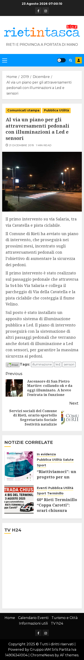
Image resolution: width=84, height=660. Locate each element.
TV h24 (57, 623)
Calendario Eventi (33, 618)
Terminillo (55, 493)
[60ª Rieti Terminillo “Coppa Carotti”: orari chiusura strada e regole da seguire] (19, 499)
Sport (41, 465)
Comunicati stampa (23, 110)
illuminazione (42, 364)
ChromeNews (42, 655)
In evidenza (46, 454)
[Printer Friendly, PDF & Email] (13, 365)
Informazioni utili (33, 623)
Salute (68, 460)
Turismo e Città (64, 618)
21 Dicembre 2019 (21, 145)
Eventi (42, 488)
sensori (69, 364)
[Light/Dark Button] (61, 60)
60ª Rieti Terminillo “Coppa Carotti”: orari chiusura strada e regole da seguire (57, 510)
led (58, 364)
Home (10, 618)
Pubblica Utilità (56, 110)
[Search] (70, 60)
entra (78, 60)
